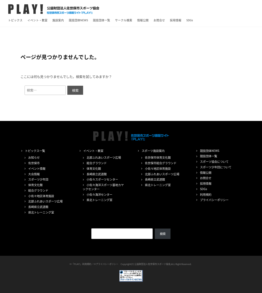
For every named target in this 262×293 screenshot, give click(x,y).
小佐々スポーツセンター (102, 179)
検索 (163, 233)
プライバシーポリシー (214, 200)
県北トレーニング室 (41, 212)
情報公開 (143, 20)
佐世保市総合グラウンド (160, 163)
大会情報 (34, 174)
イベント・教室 (37, 20)
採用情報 (175, 20)
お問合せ (159, 20)
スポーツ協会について (214, 161)
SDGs (189, 20)
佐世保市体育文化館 (158, 157)
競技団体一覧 (101, 20)
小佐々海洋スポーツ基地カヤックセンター (103, 187)
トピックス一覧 (35, 151)
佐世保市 (34, 163)
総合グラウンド (38, 190)
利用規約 (205, 194)
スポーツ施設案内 (153, 151)
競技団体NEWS (78, 20)
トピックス (15, 20)
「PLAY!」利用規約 (81, 264)
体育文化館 (35, 185)
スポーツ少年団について (216, 167)
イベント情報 (36, 168)
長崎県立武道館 (38, 207)
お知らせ (34, 157)
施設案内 (58, 20)
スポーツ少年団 (38, 179)
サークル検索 (123, 20)
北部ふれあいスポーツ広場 (45, 201)
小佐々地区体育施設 (41, 196)
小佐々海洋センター (99, 194)
